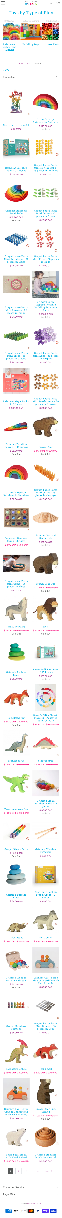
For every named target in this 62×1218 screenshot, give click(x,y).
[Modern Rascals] (31, 3)
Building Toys (30, 32)
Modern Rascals (34, 1203)
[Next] (57, 35)
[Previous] (4, 35)
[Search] (51, 3)
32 (37, 1171)
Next (47, 1171)
